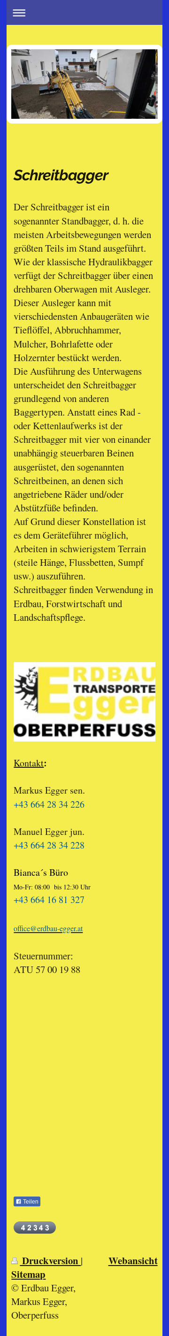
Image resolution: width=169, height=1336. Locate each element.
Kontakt (29, 763)
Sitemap (28, 1274)
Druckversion (50, 1260)
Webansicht (133, 1260)
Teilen (30, 1201)
